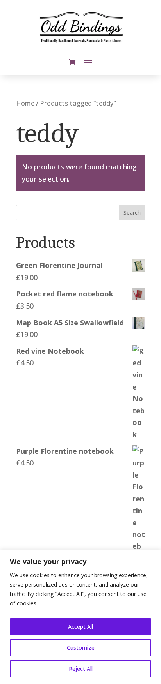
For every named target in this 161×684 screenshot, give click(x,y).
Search (132, 212)
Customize (81, 647)
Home (25, 103)
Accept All (80, 626)
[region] (80, 617)
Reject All (81, 668)
